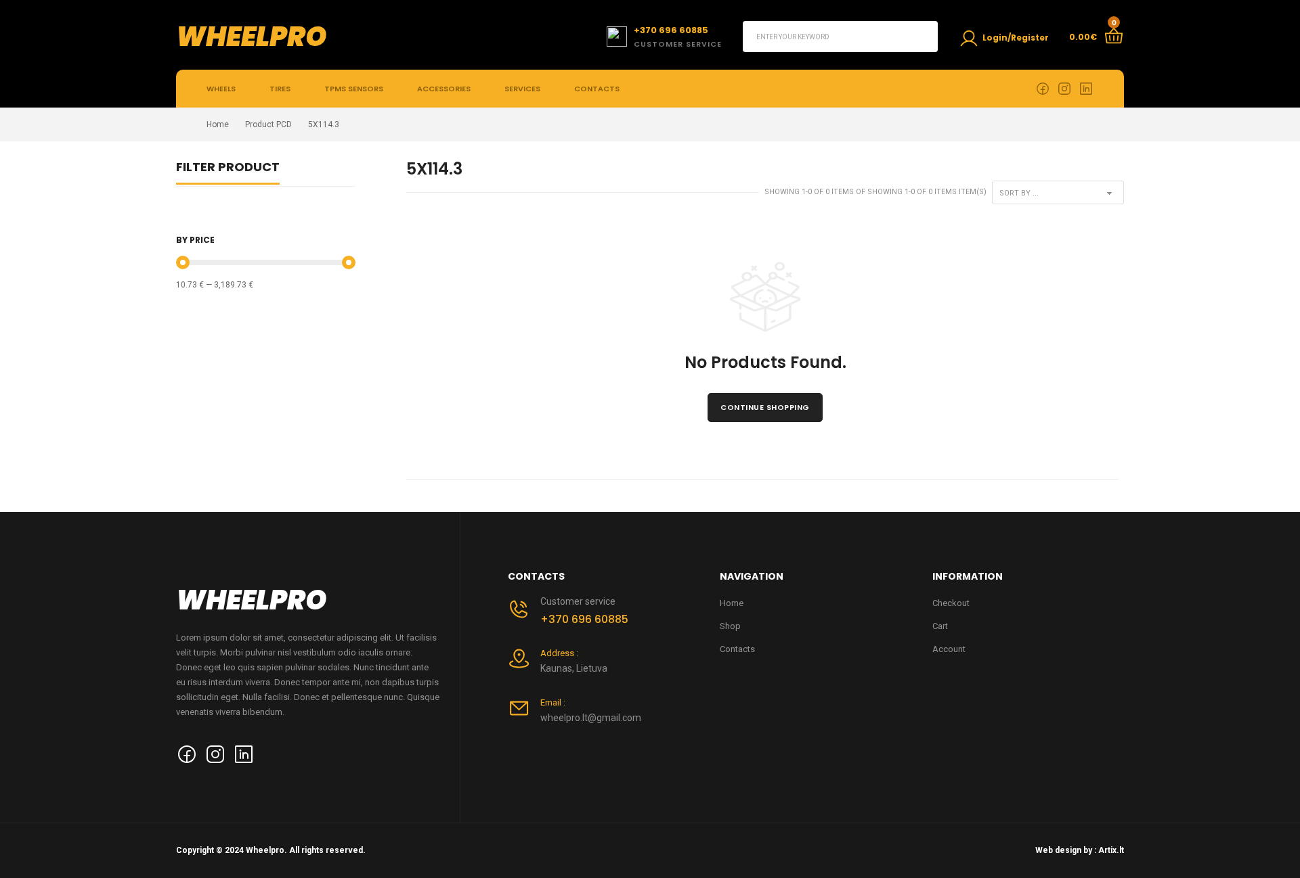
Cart (940, 626)
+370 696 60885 (584, 619)
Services (522, 88)
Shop (730, 626)
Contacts (597, 88)
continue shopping (765, 407)
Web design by (1063, 850)
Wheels (221, 88)
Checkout (951, 603)
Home (218, 124)
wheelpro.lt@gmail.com (590, 717)
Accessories (444, 88)
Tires (279, 88)
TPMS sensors (353, 88)
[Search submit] (922, 36)
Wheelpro (251, 36)
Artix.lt (1111, 850)
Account (949, 649)
